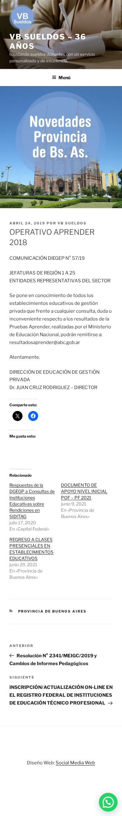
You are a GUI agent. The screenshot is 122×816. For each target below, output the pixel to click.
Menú (64, 77)
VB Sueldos (72, 223)
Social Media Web (75, 763)
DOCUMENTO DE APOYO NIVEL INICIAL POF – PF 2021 (84, 491)
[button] (108, 802)
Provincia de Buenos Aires (52, 611)
